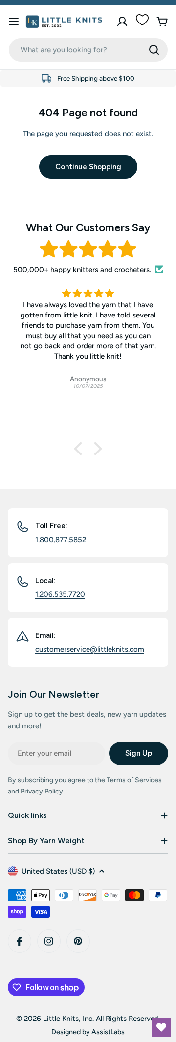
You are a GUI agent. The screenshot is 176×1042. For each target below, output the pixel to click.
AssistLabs (108, 1031)
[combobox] (88, 50)
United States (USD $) (58, 871)
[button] (81, 448)
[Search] (154, 50)
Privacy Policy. (43, 791)
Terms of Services (134, 780)
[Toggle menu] (14, 21)
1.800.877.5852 (60, 539)
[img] (88, 249)
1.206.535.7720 (60, 594)
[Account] (122, 21)
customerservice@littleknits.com (89, 649)
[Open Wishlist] (161, 1027)
